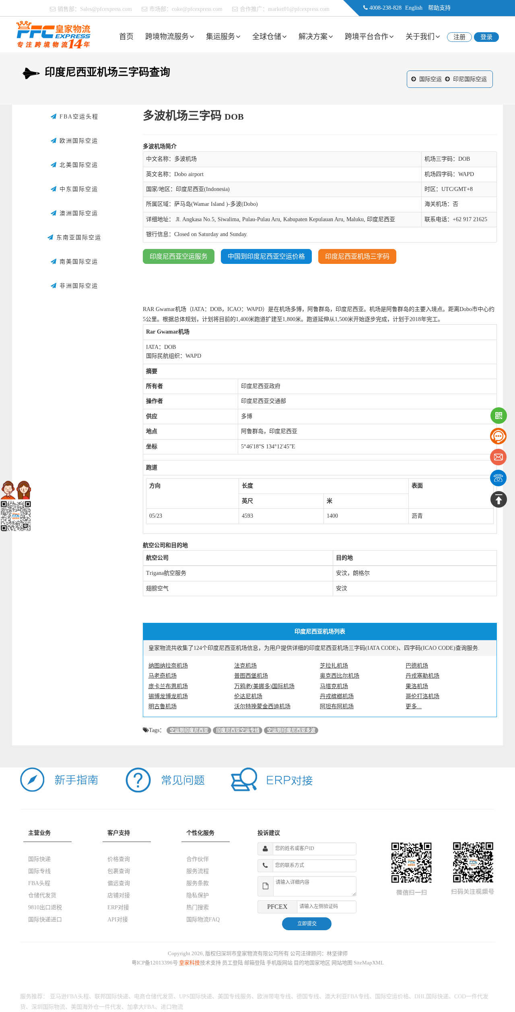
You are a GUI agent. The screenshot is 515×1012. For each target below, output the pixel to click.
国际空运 (430, 79)
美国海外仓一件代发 (96, 1007)
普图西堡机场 (251, 676)
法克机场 (245, 666)
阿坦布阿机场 (337, 706)
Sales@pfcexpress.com (106, 9)
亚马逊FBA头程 (69, 996)
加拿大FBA (141, 1007)
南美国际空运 (77, 262)
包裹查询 (118, 871)
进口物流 (172, 1007)
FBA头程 (39, 883)
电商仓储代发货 (153, 996)
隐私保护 (197, 895)
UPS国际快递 (195, 996)
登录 (486, 37)
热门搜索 (197, 907)
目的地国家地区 (312, 963)
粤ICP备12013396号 (155, 963)
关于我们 (420, 37)
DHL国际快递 (431, 996)
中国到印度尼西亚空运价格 (266, 256)
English (413, 8)
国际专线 (39, 871)
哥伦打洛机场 (422, 696)
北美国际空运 (77, 165)
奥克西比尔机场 (339, 676)
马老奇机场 (162, 676)
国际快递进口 (45, 920)
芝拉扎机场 (334, 666)
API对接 (117, 920)
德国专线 (308, 996)
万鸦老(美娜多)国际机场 (264, 686)
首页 (126, 37)
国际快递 (39, 859)
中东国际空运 (77, 189)
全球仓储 (266, 37)
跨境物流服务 (167, 37)
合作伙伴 (197, 859)
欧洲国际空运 (77, 141)
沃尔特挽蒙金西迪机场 (262, 706)
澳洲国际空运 (77, 213)
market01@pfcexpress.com (299, 9)
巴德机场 (417, 666)
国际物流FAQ (203, 920)
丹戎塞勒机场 (422, 676)
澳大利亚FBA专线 (347, 996)
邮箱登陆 (254, 963)
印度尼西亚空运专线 (238, 730)
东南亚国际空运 (77, 237)
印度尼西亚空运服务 (179, 256)
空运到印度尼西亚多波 (291, 730)
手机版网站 (279, 963)
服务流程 (197, 871)
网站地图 (342, 963)
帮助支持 (439, 8)
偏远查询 (118, 883)
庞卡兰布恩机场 (168, 686)
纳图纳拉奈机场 (168, 666)
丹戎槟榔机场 (337, 696)
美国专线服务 (234, 996)
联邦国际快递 (111, 996)
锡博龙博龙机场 (168, 696)
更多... (414, 706)
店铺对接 (118, 895)
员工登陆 (232, 963)
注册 (459, 37)
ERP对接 (118, 907)
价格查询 (118, 859)
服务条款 (197, 883)
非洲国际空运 (77, 286)
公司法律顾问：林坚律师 (319, 953)
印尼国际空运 (470, 79)
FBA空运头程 (78, 117)
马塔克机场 (334, 686)
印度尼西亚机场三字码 (357, 256)
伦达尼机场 (248, 696)
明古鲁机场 (162, 706)
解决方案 (313, 37)
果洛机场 (417, 686)
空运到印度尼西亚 (189, 730)
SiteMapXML (369, 963)
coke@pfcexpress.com (197, 9)
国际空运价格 (392, 996)
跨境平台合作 (366, 37)
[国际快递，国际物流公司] (53, 34)
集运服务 (220, 37)
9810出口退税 (45, 907)
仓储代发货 (42, 895)
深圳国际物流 (48, 1007)
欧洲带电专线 (274, 996)
